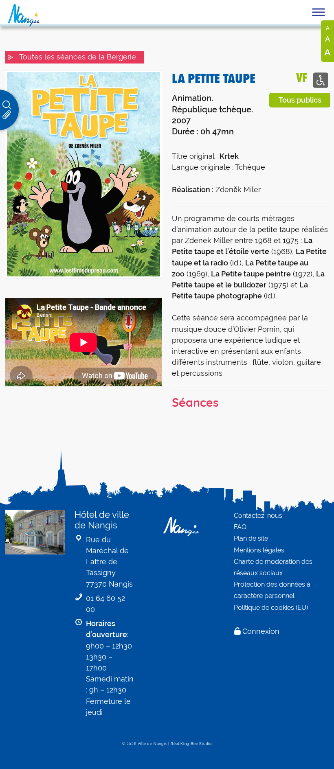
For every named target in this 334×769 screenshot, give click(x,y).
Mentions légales (259, 550)
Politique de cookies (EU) (271, 607)
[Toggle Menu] (318, 12)
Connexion (260, 631)
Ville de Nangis (152, 744)
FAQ (240, 527)
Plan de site (251, 538)
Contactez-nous (258, 515)
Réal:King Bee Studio (191, 744)
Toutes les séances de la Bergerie (77, 57)
